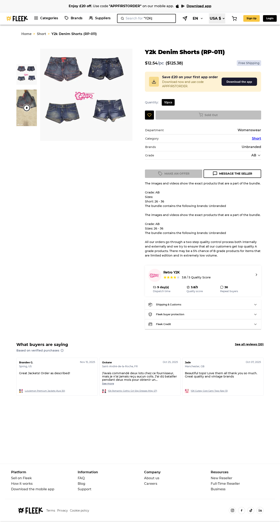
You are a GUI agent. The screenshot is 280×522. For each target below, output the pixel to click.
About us (151, 478)
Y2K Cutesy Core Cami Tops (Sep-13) (209, 391)
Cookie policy (79, 510)
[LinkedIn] (260, 510)
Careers (150, 484)
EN (195, 18)
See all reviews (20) (249, 344)
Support (84, 489)
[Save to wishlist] (149, 115)
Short (41, 34)
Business (218, 489)
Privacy (62, 510)
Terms (50, 510)
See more (108, 383)
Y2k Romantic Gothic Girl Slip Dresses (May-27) (132, 391)
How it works (22, 484)
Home (26, 34)
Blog (81, 484)
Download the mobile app (32, 489)
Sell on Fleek (21, 478)
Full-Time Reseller (225, 484)
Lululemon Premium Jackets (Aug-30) (45, 391)
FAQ (81, 478)
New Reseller (221, 478)
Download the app (239, 81)
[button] (203, 305)
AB (253, 155)
